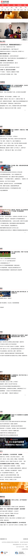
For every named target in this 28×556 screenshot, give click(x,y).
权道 (17, 472)
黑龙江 (22, 9)
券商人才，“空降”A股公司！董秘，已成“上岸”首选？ (11, 150)
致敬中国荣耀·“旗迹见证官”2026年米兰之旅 (9, 227)
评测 (25, 7)
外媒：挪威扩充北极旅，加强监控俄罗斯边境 (9, 185)
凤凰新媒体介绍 (3, 539)
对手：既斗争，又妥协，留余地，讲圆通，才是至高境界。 (12, 459)
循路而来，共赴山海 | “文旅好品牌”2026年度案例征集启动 (12, 218)
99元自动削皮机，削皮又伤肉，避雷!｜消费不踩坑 (10, 351)
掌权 (23, 456)
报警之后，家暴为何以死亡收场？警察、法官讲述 (10, 108)
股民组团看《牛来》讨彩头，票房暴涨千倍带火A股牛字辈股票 (13, 105)
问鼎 (24, 461)
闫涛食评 (2, 307)
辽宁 (11, 9)
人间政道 (18, 465)
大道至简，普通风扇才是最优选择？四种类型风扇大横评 (12, 353)
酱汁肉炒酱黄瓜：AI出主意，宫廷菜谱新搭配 (9, 302)
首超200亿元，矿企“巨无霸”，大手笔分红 (9, 136)
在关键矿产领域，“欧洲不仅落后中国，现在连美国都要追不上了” (13, 58)
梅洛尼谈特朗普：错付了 (5, 53)
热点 (1, 41)
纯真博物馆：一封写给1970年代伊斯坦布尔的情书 (10, 390)
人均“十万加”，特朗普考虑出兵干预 (7, 46)
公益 (1, 411)
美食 (1, 288)
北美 (8, 9)
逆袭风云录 (24, 468)
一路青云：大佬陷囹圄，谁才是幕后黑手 (8, 470)
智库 (11, 7)
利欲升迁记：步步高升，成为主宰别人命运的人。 (10, 456)
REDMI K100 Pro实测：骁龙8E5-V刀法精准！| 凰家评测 (12, 346)
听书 (1, 451)
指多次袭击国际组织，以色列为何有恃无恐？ (9, 56)
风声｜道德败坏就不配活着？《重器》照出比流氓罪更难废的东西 (14, 101)
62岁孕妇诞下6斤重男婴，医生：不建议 (8, 74)
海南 (25, 9)
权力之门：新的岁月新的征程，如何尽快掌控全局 (10, 477)
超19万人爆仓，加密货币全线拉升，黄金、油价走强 (11, 145)
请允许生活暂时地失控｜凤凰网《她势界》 (9, 423)
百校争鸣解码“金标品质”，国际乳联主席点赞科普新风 (11, 426)
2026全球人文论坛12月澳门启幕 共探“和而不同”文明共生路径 (13, 421)
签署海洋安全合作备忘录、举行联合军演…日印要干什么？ (12, 51)
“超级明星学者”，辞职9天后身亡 (7, 60)
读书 (1, 372)
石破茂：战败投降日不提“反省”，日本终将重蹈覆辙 (11, 183)
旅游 (1, 206)
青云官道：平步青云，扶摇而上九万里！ (8, 479)
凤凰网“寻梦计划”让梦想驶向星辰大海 (8, 432)
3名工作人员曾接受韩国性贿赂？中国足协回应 (10, 265)
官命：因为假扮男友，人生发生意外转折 (8, 454)
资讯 (3, 5)
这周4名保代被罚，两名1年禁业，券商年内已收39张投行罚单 (13, 138)
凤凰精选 (2, 82)
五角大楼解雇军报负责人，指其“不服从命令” (9, 49)
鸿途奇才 (20, 470)
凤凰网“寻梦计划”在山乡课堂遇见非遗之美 (9, 435)
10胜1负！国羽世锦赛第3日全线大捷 (7, 258)
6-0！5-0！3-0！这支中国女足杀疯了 (8, 260)
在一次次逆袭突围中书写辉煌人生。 (7, 472)
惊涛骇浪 (23, 463)
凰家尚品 (2, 496)
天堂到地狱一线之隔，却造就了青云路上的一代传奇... (11, 461)
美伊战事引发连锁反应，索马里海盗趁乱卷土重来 (10, 188)
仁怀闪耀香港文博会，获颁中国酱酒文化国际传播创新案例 (12, 223)
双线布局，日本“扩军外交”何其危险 (7, 181)
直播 (2, 7)
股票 (16, 7)
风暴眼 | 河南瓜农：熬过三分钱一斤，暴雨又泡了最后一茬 (12, 98)
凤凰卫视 (19, 5)
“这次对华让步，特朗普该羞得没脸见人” (11, 44)
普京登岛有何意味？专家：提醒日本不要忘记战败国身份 (12, 176)
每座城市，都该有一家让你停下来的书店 (8, 384)
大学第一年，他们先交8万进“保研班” (8, 69)
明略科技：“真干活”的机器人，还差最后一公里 (10, 96)
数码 (21, 7)
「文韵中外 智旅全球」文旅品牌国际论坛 (8, 225)
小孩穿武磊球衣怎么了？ (5, 263)
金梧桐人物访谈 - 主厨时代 (5, 298)
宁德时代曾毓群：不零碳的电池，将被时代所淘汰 (10, 103)
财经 (8, 5)
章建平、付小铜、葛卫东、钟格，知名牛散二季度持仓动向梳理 (13, 143)
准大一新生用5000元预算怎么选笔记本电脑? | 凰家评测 (12, 342)
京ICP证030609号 (20, 546)
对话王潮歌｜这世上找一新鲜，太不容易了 (9, 381)
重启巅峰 (20, 454)
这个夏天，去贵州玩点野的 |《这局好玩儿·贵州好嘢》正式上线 (13, 216)
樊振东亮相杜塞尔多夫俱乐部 (7, 37)
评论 (7, 7)
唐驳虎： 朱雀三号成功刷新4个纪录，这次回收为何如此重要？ (13, 92)
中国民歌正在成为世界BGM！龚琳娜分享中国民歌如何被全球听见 (14, 230)
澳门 (2, 9)
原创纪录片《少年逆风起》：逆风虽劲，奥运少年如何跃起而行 (13, 428)
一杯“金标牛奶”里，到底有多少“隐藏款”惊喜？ (9, 430)
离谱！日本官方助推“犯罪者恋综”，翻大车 (9, 62)
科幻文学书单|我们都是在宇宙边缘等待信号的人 (10, 386)
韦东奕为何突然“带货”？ (5, 65)
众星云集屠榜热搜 (4, 190)
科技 (14, 5)
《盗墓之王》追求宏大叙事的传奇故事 (8, 475)
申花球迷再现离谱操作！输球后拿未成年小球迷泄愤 (11, 270)
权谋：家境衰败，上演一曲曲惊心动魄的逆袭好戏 (10, 468)
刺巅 (18, 475)
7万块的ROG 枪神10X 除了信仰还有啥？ (8, 344)
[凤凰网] (5, 3)
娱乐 (25, 5)
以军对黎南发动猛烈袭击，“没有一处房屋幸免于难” (11, 174)
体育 (1, 248)
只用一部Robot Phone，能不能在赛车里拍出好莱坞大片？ (12, 348)
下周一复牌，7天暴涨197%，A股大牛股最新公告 (10, 141)
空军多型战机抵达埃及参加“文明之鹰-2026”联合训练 (11, 172)
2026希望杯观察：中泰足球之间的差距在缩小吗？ (10, 267)
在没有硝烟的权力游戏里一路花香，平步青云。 (10, 463)
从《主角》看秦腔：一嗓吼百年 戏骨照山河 (9, 393)
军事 (1, 162)
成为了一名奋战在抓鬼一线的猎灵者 (7, 465)
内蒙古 (15, 9)
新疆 (18, 9)
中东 (5, 9)
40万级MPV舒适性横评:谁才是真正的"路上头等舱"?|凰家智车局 (13, 355)
